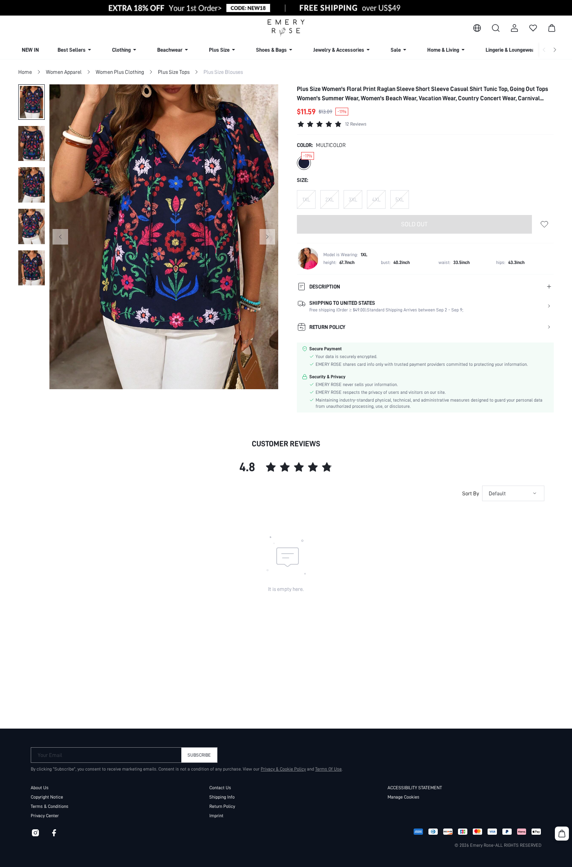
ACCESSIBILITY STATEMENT (415, 787)
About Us (40, 787)
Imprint (216, 815)
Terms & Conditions (49, 806)
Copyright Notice (47, 797)
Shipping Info (222, 797)
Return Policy (222, 806)
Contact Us (220, 787)
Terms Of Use (328, 769)
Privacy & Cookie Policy (283, 769)
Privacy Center (45, 815)
